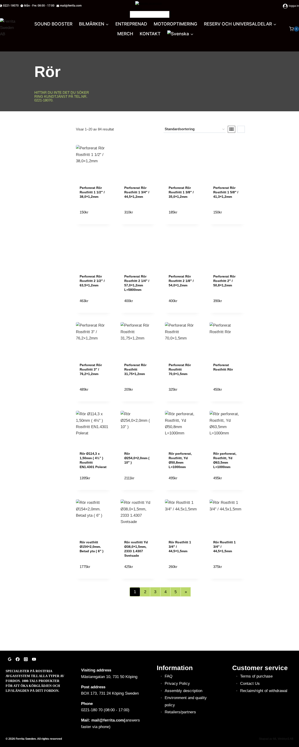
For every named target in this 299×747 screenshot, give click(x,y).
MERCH (125, 33)
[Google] (10, 659)
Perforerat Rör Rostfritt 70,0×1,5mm (180, 369)
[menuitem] (180, 34)
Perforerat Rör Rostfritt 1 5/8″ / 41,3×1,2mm (225, 192)
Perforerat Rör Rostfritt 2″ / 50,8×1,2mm (224, 280)
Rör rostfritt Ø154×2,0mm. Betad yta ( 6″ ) (91, 546)
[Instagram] (26, 659)
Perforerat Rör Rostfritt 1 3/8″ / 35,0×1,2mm (181, 192)
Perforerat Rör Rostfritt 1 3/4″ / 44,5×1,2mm (136, 192)
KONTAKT (150, 33)
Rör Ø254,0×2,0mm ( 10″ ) (137, 458)
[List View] (241, 129)
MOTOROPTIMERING (175, 24)
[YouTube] (34, 659)
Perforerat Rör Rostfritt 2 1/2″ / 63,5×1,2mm (92, 280)
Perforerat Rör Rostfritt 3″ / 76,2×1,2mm (91, 369)
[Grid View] (231, 129)
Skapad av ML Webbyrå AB (276, 738)
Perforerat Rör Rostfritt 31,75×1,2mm (135, 369)
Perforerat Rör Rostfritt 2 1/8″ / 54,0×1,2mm (181, 280)
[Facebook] (18, 659)
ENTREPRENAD (131, 24)
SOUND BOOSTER (53, 24)
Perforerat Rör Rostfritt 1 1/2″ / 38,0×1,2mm (92, 192)
